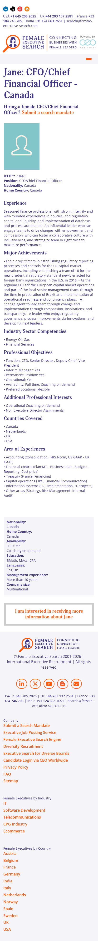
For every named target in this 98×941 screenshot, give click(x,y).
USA (7, 929)
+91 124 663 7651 (49, 21)
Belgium (10, 860)
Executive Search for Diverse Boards (36, 753)
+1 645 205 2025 (23, 16)
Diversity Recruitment (23, 746)
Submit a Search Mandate (26, 725)
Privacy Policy (15, 767)
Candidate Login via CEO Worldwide (35, 760)
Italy (7, 888)
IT (5, 803)
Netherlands (14, 894)
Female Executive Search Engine (32, 739)
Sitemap (10, 780)
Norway (10, 901)
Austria (9, 853)
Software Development (24, 810)
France (9, 867)
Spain (8, 908)
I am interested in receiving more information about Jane (49, 614)
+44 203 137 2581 (59, 16)
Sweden (10, 915)
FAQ (7, 774)
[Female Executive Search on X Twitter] (35, 684)
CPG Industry (15, 824)
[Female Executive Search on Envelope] (76, 684)
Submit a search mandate (48, 113)
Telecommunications (22, 817)
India (7, 881)
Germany (11, 874)
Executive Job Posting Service (29, 732)
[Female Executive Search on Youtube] (49, 684)
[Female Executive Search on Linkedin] (21, 684)
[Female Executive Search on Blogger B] (62, 684)
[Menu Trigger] (88, 59)
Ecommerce (14, 831)
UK (6, 922)
